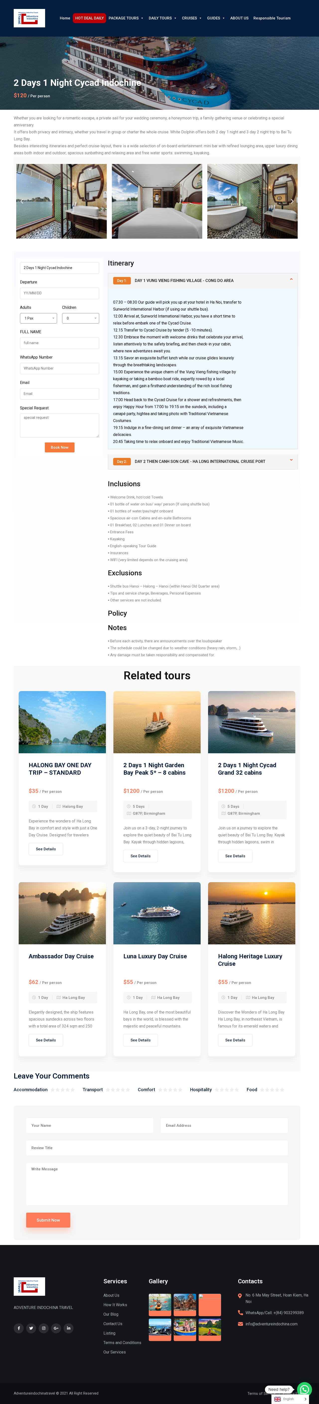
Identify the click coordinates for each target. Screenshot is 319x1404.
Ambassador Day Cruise (61, 956)
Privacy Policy (294, 1393)
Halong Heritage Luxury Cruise (250, 960)
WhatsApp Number (36, 357)
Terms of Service (261, 1393)
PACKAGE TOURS (124, 18)
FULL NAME (30, 331)
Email (24, 382)
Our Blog (110, 1314)
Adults (25, 307)
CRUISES (189, 18)
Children (69, 307)
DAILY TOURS (160, 18)
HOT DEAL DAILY (89, 18)
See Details (46, 849)
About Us (111, 1295)
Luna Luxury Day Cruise (155, 956)
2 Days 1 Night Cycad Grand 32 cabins (247, 769)
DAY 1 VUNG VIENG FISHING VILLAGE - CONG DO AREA (175, 280)
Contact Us (112, 1323)
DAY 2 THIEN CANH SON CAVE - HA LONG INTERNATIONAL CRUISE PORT (191, 461)
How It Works (115, 1304)
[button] (22, 201)
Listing (109, 1333)
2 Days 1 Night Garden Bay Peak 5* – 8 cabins (154, 769)
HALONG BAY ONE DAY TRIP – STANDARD (60, 769)
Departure (28, 282)
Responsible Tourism (272, 18)
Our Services (114, 1352)
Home (65, 18)
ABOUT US (239, 18)
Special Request (34, 408)
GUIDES (213, 18)
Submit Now (48, 1220)
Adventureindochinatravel (34, 1393)
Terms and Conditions (122, 1342)
